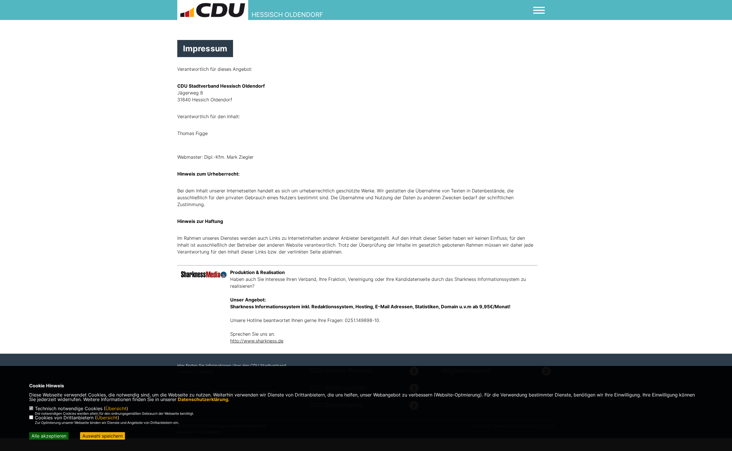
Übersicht (116, 408)
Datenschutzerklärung (203, 399)
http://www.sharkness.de (256, 341)
